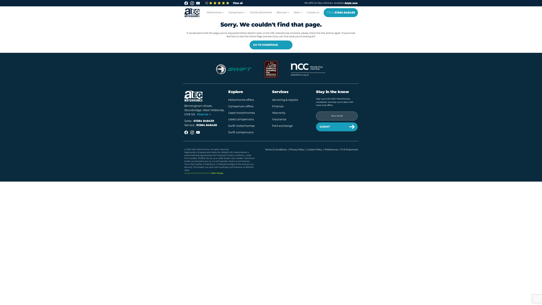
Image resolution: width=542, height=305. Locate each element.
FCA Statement (349, 149)
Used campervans (241, 119)
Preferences (331, 149)
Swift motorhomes (241, 126)
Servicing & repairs (285, 100)
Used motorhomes (241, 113)
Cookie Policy (314, 149)
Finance (278, 106)
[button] (215, 12)
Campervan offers (240, 106)
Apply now (351, 3)
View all (238, 3)
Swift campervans (240, 132)
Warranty (278, 113)
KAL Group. (218, 173)
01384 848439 (341, 12)
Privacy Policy (297, 149)
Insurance (279, 119)
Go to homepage (265, 44)
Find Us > (204, 114)
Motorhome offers (241, 100)
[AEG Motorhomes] (190, 12)
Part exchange (282, 126)
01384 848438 (206, 125)
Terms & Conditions (276, 149)
